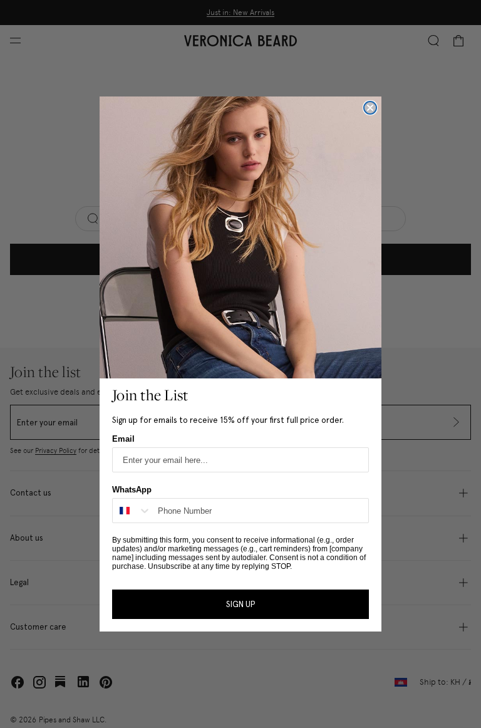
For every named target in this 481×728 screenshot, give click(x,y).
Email (123, 439)
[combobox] (132, 511)
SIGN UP (240, 604)
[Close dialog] (370, 107)
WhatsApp (132, 489)
